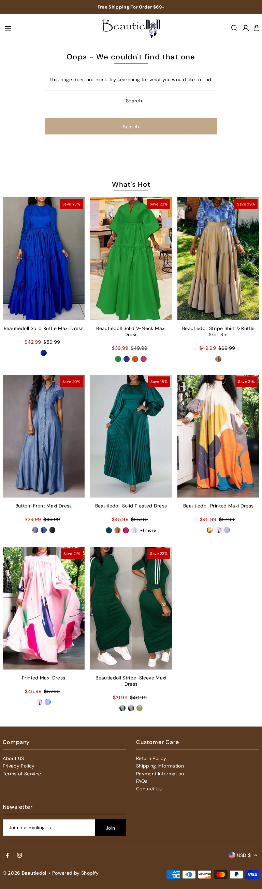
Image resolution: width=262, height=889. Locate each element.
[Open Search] (234, 28)
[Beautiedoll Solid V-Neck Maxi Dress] (131, 258)
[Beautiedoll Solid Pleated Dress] (131, 436)
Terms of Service (22, 774)
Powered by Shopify (75, 873)
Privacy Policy (19, 766)
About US (13, 758)
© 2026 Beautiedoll (25, 873)
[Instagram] (19, 855)
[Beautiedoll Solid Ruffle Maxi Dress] (44, 258)
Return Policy (151, 758)
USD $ (244, 855)
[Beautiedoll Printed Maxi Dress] (218, 436)
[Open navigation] (47, 27)
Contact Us (149, 789)
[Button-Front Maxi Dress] (44, 436)
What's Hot (131, 184)
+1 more (148, 530)
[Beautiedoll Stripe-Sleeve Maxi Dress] (131, 608)
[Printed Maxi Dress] (44, 608)
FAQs (141, 781)
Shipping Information (160, 766)
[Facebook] (7, 855)
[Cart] (256, 28)
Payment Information (160, 774)
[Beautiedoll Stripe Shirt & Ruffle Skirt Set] (218, 258)
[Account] (246, 28)
